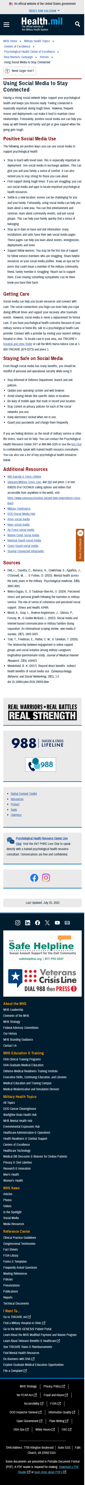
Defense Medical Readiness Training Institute (30, 1071)
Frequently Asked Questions (20, 1268)
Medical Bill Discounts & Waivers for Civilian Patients (35, 1156)
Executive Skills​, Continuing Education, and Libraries (35, 1077)
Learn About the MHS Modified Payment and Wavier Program (40, 1335)
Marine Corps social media (23, 535)
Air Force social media (20, 530)
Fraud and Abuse (54, 1395)
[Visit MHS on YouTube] (57, 924)
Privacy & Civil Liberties (17, 1162)
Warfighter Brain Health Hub (20, 1115)
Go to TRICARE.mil (15, 1317)
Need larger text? (23, 71)
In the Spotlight (12, 1212)
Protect (15, 804)
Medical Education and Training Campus (27, 1083)
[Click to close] (80, 533)
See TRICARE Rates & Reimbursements (27, 1347)
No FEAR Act (25, 1395)
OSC (64, 1429)
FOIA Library (10, 1255)
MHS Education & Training (23, 1053)
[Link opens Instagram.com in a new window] (46, 882)
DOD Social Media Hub (21, 514)
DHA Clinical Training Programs (22, 1059)
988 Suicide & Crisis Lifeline (24, 477)
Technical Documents (16, 1303)
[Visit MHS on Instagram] (17, 924)
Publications (10, 1291)
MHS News (11, 1188)
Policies (8, 1279)
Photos (7, 1200)
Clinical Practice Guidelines (19, 1238)
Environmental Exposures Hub (21, 1127)
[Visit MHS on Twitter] (47, 924)
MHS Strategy (11, 1022)
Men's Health (11, 1175)
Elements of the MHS (16, 1016)
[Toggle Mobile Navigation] (6, 24)
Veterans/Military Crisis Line (24, 482)
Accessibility (31, 1404)
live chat (76, 444)
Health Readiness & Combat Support (25, 1139)
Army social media (18, 519)
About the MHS (15, 1003)
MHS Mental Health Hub (17, 1121)
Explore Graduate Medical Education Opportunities (33, 1365)
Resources (17, 799)
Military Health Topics (20, 1096)
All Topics (9, 1103)
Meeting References (15, 1274)
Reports (8, 1297)
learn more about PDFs (48, 1472)
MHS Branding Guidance (18, 1040)
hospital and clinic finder (17, 344)
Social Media (11, 1218)
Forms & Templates (15, 1262)
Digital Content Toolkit (24, 794)
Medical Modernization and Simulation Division (31, 1089)
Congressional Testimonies (19, 1244)
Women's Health (13, 1181)
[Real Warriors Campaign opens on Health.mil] (43, 719)
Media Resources (13, 1224)
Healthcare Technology (17, 1151)
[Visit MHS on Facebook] (37, 924)
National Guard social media (24, 540)
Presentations (11, 1285)
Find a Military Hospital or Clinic (22, 1323)
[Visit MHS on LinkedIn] (27, 924)
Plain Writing (56, 1421)
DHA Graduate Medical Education (23, 1065)
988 (49, 482)
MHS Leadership (13, 1010)
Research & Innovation (17, 1168)
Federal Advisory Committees (21, 1028)
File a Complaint (13, 1371)
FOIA (53, 1404)
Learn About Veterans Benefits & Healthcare (29, 1341)
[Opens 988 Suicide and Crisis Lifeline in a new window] (36, 750)
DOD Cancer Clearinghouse (19, 1109)
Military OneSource (18, 509)
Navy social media (18, 525)
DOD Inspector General (24, 1412)
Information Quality (59, 1412)
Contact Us (10, 1046)
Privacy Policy (52, 1386)
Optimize (16, 815)
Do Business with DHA (17, 1359)
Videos (7, 1206)
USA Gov (19, 1429)
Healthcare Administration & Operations (26, 1133)
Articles (7, 1194)
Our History (10, 1034)
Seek (14, 810)
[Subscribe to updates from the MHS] (67, 924)
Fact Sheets (10, 1249)
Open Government (27, 1421)
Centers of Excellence (16, 1145)
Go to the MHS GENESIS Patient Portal (27, 1329)
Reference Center (16, 1231)
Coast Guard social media (22, 546)
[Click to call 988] (32, 772)
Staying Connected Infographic (25, 551)
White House (43, 1429)
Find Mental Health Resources (21, 1353)
